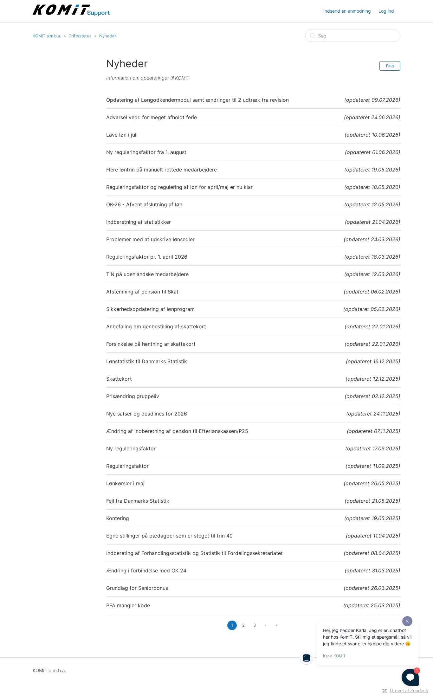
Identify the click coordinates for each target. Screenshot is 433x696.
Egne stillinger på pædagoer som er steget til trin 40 (169, 535)
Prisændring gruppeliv (132, 396)
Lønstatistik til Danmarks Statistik (146, 361)
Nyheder (107, 35)
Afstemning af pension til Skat (142, 291)
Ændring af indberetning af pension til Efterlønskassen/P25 (177, 431)
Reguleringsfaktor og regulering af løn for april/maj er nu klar (179, 187)
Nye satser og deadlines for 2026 (146, 413)
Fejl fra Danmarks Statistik (137, 501)
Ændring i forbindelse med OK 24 (146, 570)
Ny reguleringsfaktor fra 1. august (146, 152)
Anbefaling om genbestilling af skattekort (156, 326)
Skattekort (119, 379)
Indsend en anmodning (347, 11)
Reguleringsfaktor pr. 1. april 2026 (146, 257)
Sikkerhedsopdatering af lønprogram (150, 309)
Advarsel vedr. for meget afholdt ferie (151, 117)
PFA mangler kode (128, 605)
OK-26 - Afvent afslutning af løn (144, 204)
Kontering (117, 518)
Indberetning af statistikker (138, 222)
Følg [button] (390, 65)
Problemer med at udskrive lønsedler (150, 239)
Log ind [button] (386, 11)
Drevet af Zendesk (409, 690)
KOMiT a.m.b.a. (47, 35)
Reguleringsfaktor (127, 466)
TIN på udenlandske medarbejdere (147, 274)
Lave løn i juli (122, 135)
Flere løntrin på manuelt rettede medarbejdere (161, 169)
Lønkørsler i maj (125, 483)
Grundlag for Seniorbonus (137, 588)
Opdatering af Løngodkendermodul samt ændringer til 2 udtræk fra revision (197, 100)
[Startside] (72, 14)
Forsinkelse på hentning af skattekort (151, 344)
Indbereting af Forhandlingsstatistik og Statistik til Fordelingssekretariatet (194, 553)
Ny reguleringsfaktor (131, 448)
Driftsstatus (80, 35)
